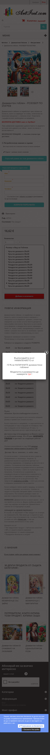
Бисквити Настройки (31, 729)
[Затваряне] (46, 352)
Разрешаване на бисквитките (32, 726)
